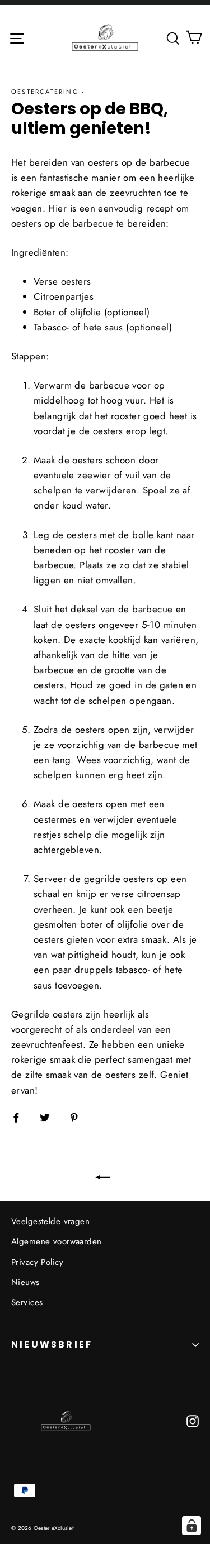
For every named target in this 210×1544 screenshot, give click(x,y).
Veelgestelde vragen (50, 1221)
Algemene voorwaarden (56, 1241)
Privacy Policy (37, 1262)
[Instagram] (192, 1420)
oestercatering (45, 91)
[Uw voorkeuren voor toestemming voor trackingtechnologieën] (191, 1525)
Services (27, 1302)
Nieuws (25, 1282)
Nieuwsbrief (51, 1344)
